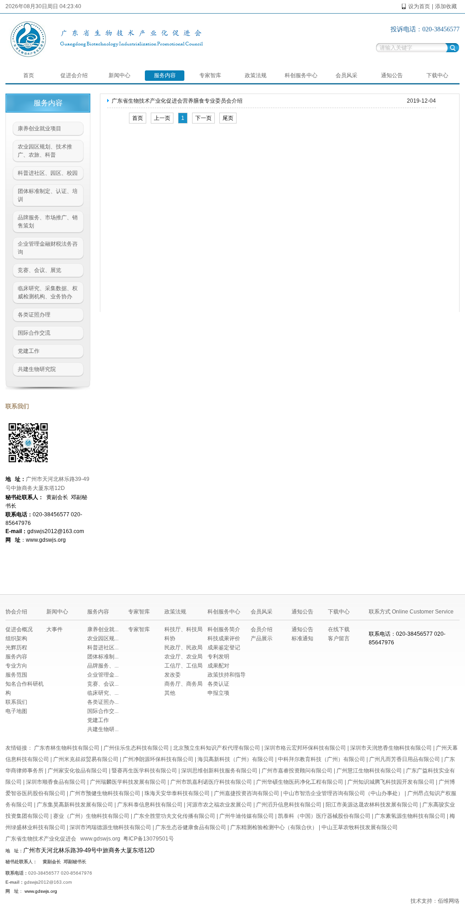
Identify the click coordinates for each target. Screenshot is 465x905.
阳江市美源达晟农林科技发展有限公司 (372, 804)
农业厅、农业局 (183, 656)
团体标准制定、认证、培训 (48, 195)
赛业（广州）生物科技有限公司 (91, 816)
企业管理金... (103, 675)
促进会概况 (19, 629)
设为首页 (419, 6)
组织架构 (16, 638)
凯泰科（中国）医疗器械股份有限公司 (324, 816)
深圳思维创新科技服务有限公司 (219, 770)
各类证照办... (103, 702)
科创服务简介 (224, 629)
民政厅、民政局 (183, 647)
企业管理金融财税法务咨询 (48, 248)
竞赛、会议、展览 (39, 270)
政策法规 (256, 75)
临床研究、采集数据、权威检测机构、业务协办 (48, 292)
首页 (28, 75)
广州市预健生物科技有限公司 (104, 793)
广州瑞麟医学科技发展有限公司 (128, 782)
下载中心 (437, 75)
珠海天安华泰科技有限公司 (177, 793)
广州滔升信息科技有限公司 (289, 804)
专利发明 (218, 656)
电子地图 (16, 711)
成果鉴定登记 (224, 647)
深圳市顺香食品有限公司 (56, 782)
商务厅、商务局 (183, 684)
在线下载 (339, 629)
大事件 (54, 629)
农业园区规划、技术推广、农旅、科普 (45, 150)
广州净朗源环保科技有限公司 (158, 759)
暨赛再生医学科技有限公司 (144, 770)
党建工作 (29, 351)
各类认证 (218, 684)
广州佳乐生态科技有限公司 (136, 748)
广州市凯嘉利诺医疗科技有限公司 (211, 782)
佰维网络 (449, 901)
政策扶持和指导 (227, 675)
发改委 (172, 675)
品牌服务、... (103, 666)
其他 (169, 693)
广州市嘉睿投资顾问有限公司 (297, 770)
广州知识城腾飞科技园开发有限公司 (391, 782)
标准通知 (302, 638)
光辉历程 (16, 647)
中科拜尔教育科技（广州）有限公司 (321, 759)
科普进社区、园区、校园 (48, 173)
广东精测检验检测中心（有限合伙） (273, 827)
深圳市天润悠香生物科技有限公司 (391, 748)
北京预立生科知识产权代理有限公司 (216, 748)
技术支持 (421, 901)
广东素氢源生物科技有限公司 (410, 816)
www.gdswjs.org (100, 839)
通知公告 (392, 75)
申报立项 (218, 693)
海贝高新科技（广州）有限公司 (236, 759)
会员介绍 (261, 629)
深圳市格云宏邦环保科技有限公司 (305, 748)
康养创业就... (103, 629)
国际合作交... (103, 711)
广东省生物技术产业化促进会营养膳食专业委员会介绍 (177, 101)
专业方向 (16, 666)
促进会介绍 (74, 75)
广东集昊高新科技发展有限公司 (75, 804)
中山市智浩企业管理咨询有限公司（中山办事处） (343, 793)
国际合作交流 (34, 333)
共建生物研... (103, 729)
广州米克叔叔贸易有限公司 (86, 759)
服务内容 (165, 75)
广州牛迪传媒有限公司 (246, 816)
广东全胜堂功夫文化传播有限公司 (174, 816)
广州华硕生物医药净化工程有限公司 (299, 782)
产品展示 (261, 638)
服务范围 (16, 675)
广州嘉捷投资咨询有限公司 (246, 793)
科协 (169, 638)
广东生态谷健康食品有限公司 (190, 827)
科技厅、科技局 (183, 629)
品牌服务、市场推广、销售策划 (48, 221)
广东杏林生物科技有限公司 (66, 748)
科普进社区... (103, 647)
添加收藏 (446, 6)
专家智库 (210, 75)
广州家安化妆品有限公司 (78, 770)
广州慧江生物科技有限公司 (369, 770)
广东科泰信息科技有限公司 (150, 804)
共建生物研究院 (37, 369)
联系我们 (16, 702)
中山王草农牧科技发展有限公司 (360, 827)
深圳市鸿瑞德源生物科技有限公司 (110, 827)
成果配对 (218, 666)
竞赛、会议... (103, 684)
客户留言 (339, 638)
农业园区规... (103, 638)
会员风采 (346, 75)
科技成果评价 (224, 638)
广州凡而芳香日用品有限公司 (404, 759)
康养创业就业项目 (39, 128)
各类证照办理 (34, 315)
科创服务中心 (301, 75)
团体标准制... (103, 656)
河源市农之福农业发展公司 (219, 804)
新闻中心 (119, 75)
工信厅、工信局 (183, 666)
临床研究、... (103, 693)
